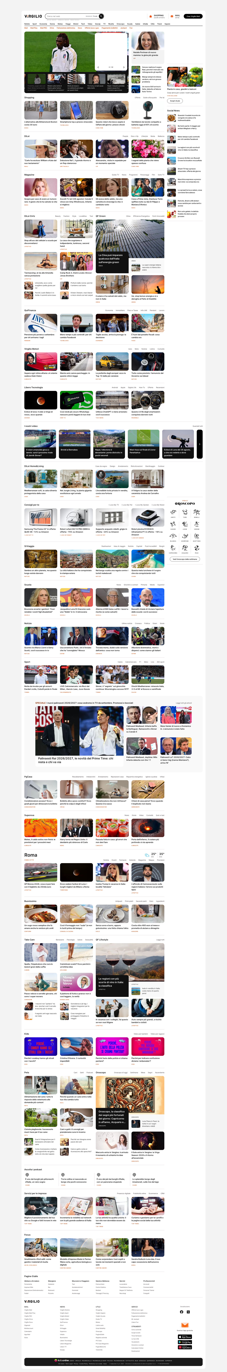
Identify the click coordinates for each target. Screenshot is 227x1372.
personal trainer (148, 1290)
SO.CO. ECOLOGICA (30, 1265)
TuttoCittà (99, 1350)
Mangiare (52, 1281)
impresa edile (28, 1287)
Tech (83, 24)
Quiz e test (160, 815)
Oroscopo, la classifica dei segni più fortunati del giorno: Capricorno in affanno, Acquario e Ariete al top (111, 1117)
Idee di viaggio (119, 546)
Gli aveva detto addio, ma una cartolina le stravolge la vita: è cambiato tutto (109, 202)
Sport (35, 24)
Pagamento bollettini (110, 28)
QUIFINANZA (151, 1360)
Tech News (99, 417)
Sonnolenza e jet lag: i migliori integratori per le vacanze (80, 1006)
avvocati (146, 1284)
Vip (134, 58)
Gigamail (27, 1325)
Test (91, 216)
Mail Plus (33, 28)
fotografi (146, 1293)
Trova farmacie (136, 1336)
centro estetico (101, 1287)
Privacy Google (74, 20)
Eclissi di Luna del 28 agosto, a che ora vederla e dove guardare (177, 453)
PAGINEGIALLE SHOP (99, 1360)
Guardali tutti (198, 426)
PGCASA (110, 1360)
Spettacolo (64, 166)
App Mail (27, 1334)
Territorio (64, 890)
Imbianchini (90, 777)
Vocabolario (135, 1342)
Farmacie (122, 860)
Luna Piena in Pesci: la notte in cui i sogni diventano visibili (150, 1123)
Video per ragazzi (157, 1034)
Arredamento (123, 466)
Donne (52, 24)
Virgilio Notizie (65, 1310)
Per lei (162, 98)
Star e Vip (134, 136)
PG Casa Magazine (102, 1344)
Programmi (133, 175)
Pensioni (153, 310)
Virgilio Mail (28, 1310)
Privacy (76, 1363)
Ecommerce (153, 1193)
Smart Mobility (100, 1328)
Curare (26, 970)
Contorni (27, 931)
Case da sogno (101, 466)
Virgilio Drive (28, 1319)
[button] (124, 67)
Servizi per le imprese (35, 1193)
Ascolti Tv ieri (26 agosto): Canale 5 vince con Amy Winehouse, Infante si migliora (76, 202)
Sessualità (89, 940)
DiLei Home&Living (34, 466)
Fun (131, 28)
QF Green (101, 216)
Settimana (134, 1072)
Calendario (28, 1331)
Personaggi (144, 175)
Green (101, 265)
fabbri (26, 1293)
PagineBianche (101, 1347)
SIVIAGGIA (142, 1360)
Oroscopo (120, 24)
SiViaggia (29, 546)
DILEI (136, 1360)
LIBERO (71, 1360)
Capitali (139, 546)
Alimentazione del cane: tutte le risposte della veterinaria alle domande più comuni (38, 1100)
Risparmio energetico (134, 777)
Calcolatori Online (137, 1348)
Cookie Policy (83, 1363)
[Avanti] (200, 444)
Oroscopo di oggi (120, 1072)
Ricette (111, 24)
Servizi (122, 1281)
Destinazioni (106, 546)
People (125, 136)
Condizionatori (29, 807)
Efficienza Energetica (141, 216)
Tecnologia (64, 125)
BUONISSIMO (160, 1360)
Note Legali (69, 1363)
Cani (75, 1072)
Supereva (29, 815)
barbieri (98, 1290)
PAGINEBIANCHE (119, 1360)
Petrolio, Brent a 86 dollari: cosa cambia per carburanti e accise (189, 203)
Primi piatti (129, 901)
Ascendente (159, 1072)
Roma (30, 855)
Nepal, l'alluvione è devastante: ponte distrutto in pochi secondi (108, 453)
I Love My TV (114, 505)
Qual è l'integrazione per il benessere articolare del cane (45, 1141)
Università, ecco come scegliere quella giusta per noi (45, 285)
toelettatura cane (125, 1287)
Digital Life (132, 387)
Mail (26, 28)
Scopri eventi (135, 1333)
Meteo (60, 24)
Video (90, 24)
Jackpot (123, 28)
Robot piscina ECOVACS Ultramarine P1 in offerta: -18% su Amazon (147, 532)
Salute (137, 24)
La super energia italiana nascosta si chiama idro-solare (151, 267)
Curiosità (161, 349)
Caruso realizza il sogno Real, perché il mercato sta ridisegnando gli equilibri (152, 69)
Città (152, 24)
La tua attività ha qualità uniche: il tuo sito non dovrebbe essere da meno (111, 1220)
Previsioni (160, 860)
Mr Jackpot (135, 1319)
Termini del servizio (63, 20)
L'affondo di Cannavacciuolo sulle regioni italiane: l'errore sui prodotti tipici (147, 887)
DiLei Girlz (29, 216)
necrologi (123, 1293)
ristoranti (51, 1290)
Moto (137, 349)
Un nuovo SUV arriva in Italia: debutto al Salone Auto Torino (151, 89)
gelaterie (51, 1284)
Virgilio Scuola (100, 1316)
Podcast (90, 1072)
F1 (140, 662)
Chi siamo (61, 1363)
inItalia (145, 24)
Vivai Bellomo (172, 95)
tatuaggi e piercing (102, 1293)
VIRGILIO (78, 1360)
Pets (26, 1072)
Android (115, 387)
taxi (73, 1284)
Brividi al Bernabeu (69, 450)
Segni (150, 1072)
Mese (143, 1072)
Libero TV (63, 1347)
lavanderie (123, 1284)
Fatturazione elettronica (66, 28)
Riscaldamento (78, 777)
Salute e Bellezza (102, 1281)
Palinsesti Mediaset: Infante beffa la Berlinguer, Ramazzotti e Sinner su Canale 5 (141, 729)
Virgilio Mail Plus (29, 1313)
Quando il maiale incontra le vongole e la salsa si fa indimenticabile (189, 117)
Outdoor (161, 466)
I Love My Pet (127, 505)
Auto (130, 349)
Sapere (167, 24)
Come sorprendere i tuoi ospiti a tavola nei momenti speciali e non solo (111, 1262)
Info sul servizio (51, 20)
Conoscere (28, 999)
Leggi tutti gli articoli (184, 703)
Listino (152, 349)
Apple (123, 387)
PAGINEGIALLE (87, 1360)
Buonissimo (30, 901)
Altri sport (160, 662)
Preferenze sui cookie (95, 1363)
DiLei (27, 136)
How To (142, 387)
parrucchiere (100, 1284)
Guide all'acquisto (150, 98)
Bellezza (161, 136)
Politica (147, 623)
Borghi (161, 546)
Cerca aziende (136, 1330)
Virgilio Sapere (100, 1313)
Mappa (151, 860)
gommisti (75, 1290)
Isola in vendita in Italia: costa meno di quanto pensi (151, 990)
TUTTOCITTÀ (129, 1360)
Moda (26, 128)
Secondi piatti (141, 901)
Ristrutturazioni (136, 466)
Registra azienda (101, 1337)
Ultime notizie (127, 623)
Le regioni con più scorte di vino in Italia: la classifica (111, 982)
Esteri (155, 623)
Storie (162, 623)
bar (49, 1287)
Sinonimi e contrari (131, 585)
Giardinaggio (150, 466)
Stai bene (63, 970)
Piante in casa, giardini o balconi (181, 89)
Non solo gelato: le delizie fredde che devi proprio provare (188, 213)
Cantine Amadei (65, 1268)
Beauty (58, 216)
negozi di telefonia (126, 1290)
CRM (162, 1193)
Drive (52, 28)
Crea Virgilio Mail (193, 16)
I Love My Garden (142, 505)
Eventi (114, 860)
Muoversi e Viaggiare (80, 1281)
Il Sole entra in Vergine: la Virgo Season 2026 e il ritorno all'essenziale (145, 1155)
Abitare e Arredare (31, 1281)
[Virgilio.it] (33, 16)
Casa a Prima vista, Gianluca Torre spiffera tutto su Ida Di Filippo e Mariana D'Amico (146, 202)
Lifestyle (144, 136)
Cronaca (138, 623)
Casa (26, 496)
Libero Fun (134, 1322)
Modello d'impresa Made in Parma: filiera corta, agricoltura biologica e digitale (75, 1262)
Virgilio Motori (31, 349)
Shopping (99, 1310)
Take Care (29, 939)
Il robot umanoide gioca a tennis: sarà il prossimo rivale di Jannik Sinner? (39, 453)
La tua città (135, 1339)
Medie (152, 585)
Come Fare (99, 128)
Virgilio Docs (28, 1322)
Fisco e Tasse (132, 310)
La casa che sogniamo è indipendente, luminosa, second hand (74, 243)
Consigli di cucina (66, 931)
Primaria (144, 585)
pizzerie (51, 1293)
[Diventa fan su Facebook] (181, 1312)
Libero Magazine (65, 1344)
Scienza (27, 417)
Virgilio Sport (64, 1313)
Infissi (162, 777)
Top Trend (28, 1223)
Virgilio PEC (28, 1316)
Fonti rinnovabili (158, 216)
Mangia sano (64, 999)
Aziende (132, 860)
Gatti (82, 1072)
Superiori (160, 585)
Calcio (120, 662)
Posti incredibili (151, 546)
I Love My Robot (158, 505)
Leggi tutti (160, 940)
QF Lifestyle (102, 939)
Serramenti (135, 807)
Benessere (60, 940)
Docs (80, 28)
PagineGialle (100, 1334)
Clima (128, 216)
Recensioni (160, 387)
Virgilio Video (64, 1319)
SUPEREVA (168, 1360)
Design (112, 466)
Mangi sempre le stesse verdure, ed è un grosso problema (151, 79)
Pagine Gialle (31, 1276)
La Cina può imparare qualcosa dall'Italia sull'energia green (111, 259)
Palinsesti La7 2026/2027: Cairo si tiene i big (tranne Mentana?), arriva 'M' (175, 760)
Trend (159, 24)
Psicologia (71, 940)
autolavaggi (76, 1293)
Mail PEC (43, 28)
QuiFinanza (30, 310)
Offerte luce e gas (92, 28)
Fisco (100, 53)
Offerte (137, 98)
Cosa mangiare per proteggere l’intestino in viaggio (80, 1015)
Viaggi (67, 24)
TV (104, 24)
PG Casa (99, 1340)
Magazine (29, 174)
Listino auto (99, 1325)
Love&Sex (83, 216)
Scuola (129, 24)
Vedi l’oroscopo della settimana (185, 559)
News (124, 175)
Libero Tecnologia (33, 387)
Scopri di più (175, 101)
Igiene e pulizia (151, 777)
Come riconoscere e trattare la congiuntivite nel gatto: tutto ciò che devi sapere (46, 1151)
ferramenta (28, 1284)
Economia (43, 24)
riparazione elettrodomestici (33, 1290)
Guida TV (115, 175)
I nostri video (31, 426)
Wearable (134, 417)
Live (152, 662)
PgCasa (28, 776)
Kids (26, 1034)
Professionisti (149, 1281)
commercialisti (148, 1287)
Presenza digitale (123, 1193)
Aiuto (26, 1337)
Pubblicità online (139, 1193)
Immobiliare (120, 310)
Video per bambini (141, 1034)
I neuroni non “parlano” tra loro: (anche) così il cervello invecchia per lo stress (45, 1006)
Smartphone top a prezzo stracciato (76, 122)
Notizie (27, 24)
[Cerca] (101, 16)
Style (74, 216)
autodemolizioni (77, 1287)
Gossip (97, 24)
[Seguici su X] (188, 1312)
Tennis (26, 692)
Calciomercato (130, 662)
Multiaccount (28, 1328)
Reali (26, 166)
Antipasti (118, 901)
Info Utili (144, 310)
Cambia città (29, 860)
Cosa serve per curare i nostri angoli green (183, 93)
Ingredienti (160, 901)
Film (153, 175)
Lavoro (161, 310)
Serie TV (161, 175)
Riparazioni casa (117, 777)
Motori (75, 24)
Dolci (151, 901)
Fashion (66, 216)
